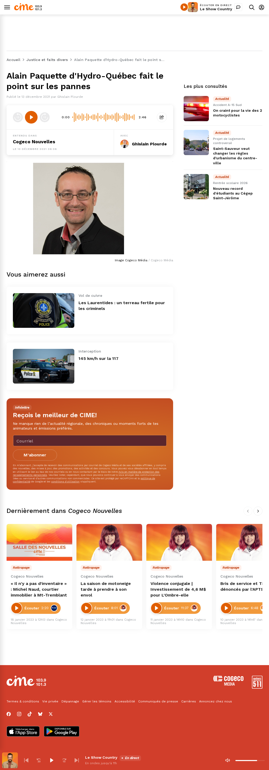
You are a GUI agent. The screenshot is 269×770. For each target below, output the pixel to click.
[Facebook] (9, 714)
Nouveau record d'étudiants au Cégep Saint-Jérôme (233, 193)
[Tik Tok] (30, 714)
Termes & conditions (23, 701)
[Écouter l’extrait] (31, 117)
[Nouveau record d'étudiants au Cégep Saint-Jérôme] (196, 186)
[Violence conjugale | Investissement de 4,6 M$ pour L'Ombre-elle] (179, 542)
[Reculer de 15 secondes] (18, 117)
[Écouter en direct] (184, 7)
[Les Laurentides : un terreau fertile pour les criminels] (43, 310)
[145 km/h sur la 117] (43, 366)
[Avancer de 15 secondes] (45, 117)
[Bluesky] (40, 714)
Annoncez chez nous (215, 701)
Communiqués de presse (158, 701)
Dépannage (70, 701)
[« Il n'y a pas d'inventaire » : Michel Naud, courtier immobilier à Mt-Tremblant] (39, 542)
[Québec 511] (257, 687)
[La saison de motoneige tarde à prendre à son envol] (109, 542)
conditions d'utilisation (65, 481)
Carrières (188, 701)
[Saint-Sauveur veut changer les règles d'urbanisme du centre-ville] (196, 142)
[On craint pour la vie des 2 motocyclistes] (196, 108)
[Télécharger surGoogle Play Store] (61, 732)
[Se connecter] (261, 7)
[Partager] (162, 117)
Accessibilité (125, 701)
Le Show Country (216, 9)
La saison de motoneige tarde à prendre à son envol (106, 589)
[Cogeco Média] (228, 684)
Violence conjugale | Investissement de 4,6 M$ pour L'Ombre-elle (178, 589)
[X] (51, 714)
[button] (26, 760)
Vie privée (50, 701)
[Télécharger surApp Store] (23, 732)
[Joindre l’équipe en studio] (238, 7)
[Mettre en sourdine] (227, 760)
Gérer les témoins (96, 701)
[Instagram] (19, 714)
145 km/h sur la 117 (98, 358)
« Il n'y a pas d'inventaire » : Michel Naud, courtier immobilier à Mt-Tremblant (39, 589)
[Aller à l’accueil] (28, 9)
